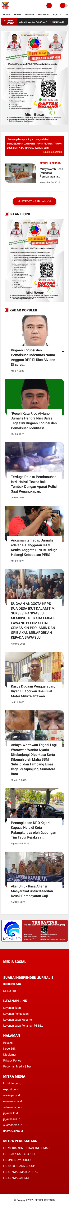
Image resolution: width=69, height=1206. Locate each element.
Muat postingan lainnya (34, 201)
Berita (17, 14)
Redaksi (8, 1042)
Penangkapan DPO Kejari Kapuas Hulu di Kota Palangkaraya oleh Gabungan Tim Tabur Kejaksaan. (33, 830)
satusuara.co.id (13, 1107)
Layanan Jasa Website (17, 1019)
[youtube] (30, 969)
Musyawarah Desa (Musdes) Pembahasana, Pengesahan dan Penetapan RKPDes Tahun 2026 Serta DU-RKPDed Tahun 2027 (51, 173)
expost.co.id (11, 1089)
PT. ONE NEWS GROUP (17, 1160)
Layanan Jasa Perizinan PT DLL (23, 1025)
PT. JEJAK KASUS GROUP (19, 1154)
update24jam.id (13, 1131)
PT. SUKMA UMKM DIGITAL (20, 1172)
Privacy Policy (12, 1060)
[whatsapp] (15, 969)
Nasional (43, 14)
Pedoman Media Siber (17, 1066)
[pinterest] (20, 969)
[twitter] (9, 969)
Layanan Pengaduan (16, 1013)
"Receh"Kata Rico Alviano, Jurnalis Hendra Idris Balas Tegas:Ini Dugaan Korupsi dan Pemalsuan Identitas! (34, 420)
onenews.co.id (12, 1101)
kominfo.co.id (12, 1083)
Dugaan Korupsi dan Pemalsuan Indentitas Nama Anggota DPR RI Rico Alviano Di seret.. (33, 357)
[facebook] (4, 969)
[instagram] (25, 969)
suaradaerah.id (12, 1125)
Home (6, 14)
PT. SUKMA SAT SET (16, 1178)
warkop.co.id (11, 1095)
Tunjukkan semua (52, 151)
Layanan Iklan (12, 1008)
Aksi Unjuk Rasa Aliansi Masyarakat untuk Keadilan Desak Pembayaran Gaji (32, 891)
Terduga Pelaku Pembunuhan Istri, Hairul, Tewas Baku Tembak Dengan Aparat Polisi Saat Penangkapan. (34, 484)
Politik (57, 14)
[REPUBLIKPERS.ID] (5, 8)
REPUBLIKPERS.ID (45, 1200)
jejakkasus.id (11, 1119)
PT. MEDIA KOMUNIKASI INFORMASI (26, 1148)
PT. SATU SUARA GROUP (19, 1166)
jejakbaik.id (10, 1113)
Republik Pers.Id (50, 163)
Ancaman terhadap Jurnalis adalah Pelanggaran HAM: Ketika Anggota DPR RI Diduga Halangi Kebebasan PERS (34, 547)
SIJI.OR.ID (9, 991)
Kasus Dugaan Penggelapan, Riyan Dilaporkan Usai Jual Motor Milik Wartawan (33, 691)
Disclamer (9, 1054)
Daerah (29, 14)
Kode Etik (9, 1048)
